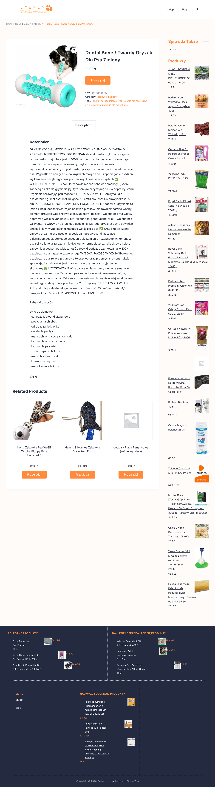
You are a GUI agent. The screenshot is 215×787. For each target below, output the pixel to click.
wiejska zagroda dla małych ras (110, 104)
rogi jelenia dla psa (129, 100)
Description (83, 125)
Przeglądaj (98, 80)
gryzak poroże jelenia (105, 100)
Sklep (170, 9)
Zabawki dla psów (107, 96)
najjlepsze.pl (119, 781)
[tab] (84, 125)
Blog (184, 9)
